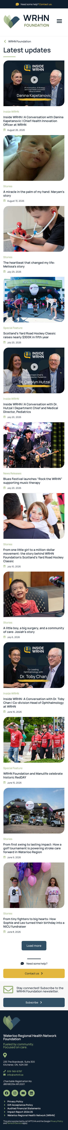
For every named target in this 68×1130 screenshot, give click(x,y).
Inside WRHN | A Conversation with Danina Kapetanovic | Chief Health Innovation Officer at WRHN (33, 121)
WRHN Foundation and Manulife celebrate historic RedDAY (33, 775)
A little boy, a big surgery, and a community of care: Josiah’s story (33, 630)
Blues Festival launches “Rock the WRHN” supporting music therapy (32, 481)
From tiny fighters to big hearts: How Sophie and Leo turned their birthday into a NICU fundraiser (33, 922)
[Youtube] (23, 1093)
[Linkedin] (31, 1093)
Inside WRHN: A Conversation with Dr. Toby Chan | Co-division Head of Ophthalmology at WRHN (33, 702)
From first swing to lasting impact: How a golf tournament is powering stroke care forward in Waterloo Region (32, 848)
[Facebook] (6, 1093)
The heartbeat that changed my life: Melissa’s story (29, 264)
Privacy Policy (57, 1121)
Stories (7, 186)
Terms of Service (14, 1123)
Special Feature (12, 328)
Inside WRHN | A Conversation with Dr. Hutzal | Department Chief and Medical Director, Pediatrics (30, 408)
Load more (34, 946)
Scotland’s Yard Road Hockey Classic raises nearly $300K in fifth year (29, 335)
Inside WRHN (11, 111)
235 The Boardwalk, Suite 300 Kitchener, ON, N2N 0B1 (19, 1063)
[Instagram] (15, 1093)
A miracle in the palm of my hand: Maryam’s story (33, 193)
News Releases (12, 473)
